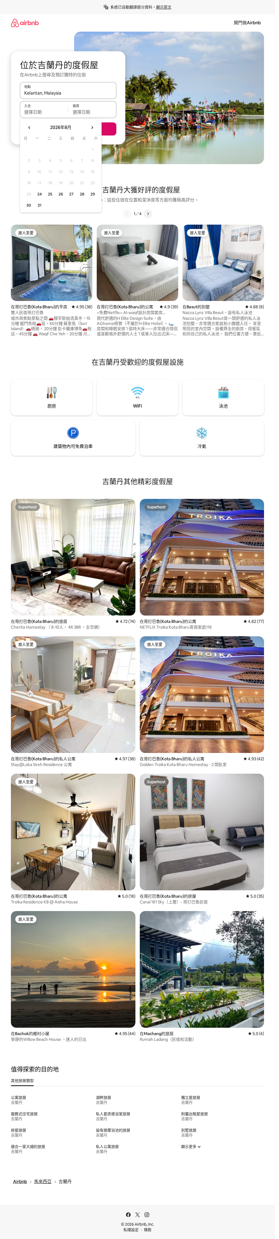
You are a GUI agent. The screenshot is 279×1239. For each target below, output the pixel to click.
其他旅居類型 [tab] (22, 1080)
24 (39, 194)
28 (82, 194)
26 (61, 194)
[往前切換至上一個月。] (29, 127)
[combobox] (68, 93)
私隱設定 (131, 1229)
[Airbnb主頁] (25, 22)
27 (71, 194)
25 (50, 194)
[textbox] (44, 112)
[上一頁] (127, 213)
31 (39, 205)
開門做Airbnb (247, 23)
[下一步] (148, 213)
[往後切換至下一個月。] (92, 127)
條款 (147, 1229)
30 (28, 205)
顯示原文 (163, 7)
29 (92, 194)
